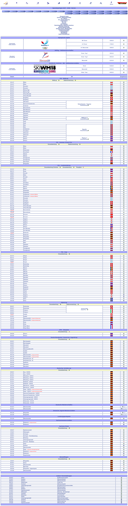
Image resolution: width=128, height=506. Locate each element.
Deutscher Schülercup (64, 26)
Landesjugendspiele (64, 30)
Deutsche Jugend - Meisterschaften (64, 28)
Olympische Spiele (64, 16)
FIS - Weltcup (64, 18)
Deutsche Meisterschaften (64, 27)
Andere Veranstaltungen (64, 34)
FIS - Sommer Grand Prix (64, 19)
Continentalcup (64, 20)
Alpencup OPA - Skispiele (64, 23)
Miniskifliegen (64, 33)
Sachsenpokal (64, 31)
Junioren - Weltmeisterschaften (64, 17)
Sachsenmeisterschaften (64, 29)
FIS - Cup (64, 21)
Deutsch (64, 25)
